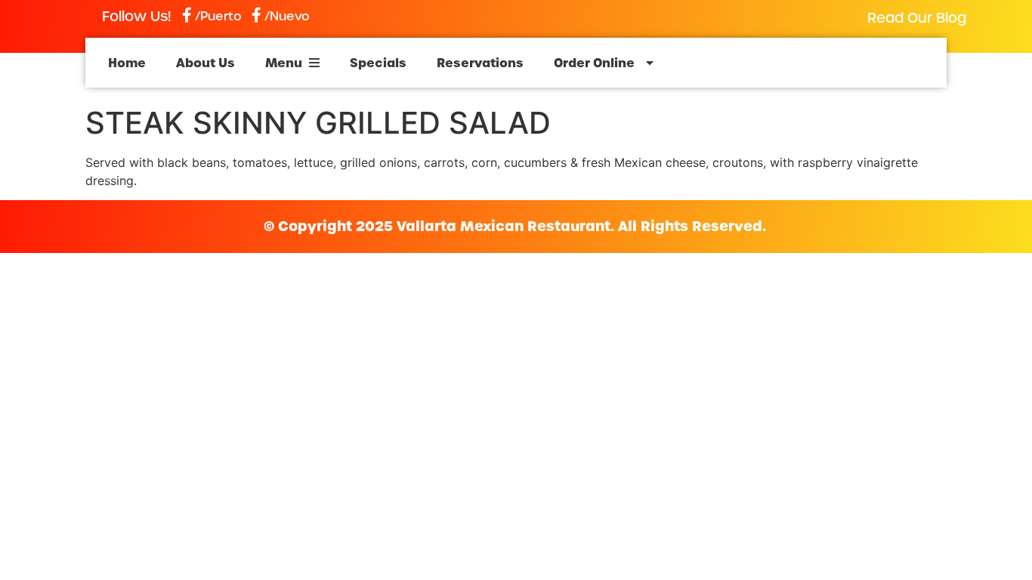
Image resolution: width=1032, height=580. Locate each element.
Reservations (480, 62)
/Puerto (218, 16)
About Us (205, 62)
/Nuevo (287, 16)
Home (127, 62)
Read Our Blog (916, 17)
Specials (378, 62)
